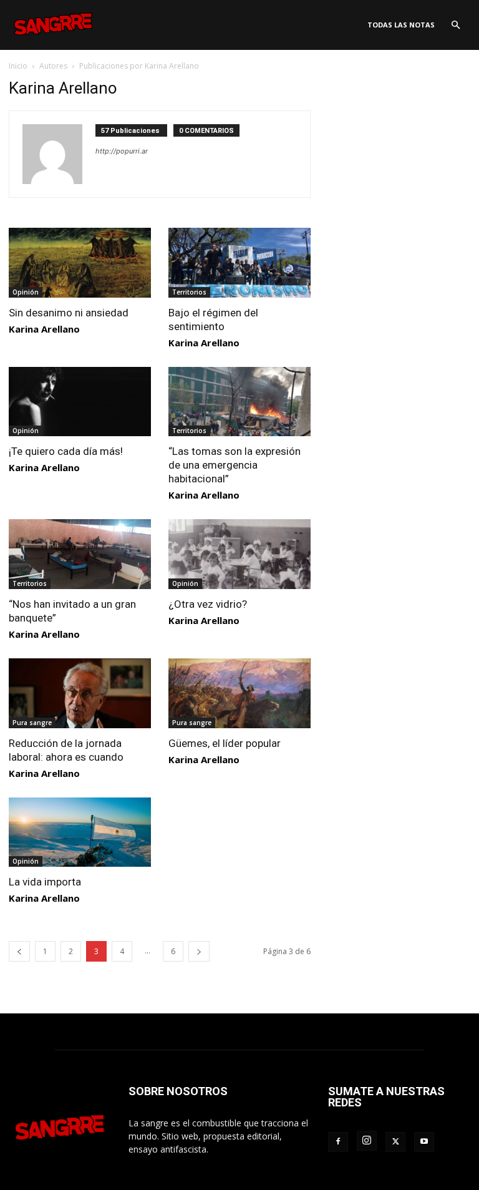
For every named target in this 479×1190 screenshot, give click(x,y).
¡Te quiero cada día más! (66, 451)
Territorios (189, 292)
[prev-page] (19, 951)
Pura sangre (32, 722)
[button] (455, 25)
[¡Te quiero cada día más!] (80, 402)
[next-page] (199, 951)
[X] (395, 1142)
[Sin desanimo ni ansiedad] (80, 263)
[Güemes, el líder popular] (239, 693)
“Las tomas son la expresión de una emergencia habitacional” (234, 465)
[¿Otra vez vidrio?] (239, 554)
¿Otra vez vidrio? (207, 604)
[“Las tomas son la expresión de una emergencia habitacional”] (239, 402)
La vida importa (45, 881)
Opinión (25, 292)
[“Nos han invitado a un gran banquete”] (80, 554)
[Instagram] (367, 1141)
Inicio (18, 66)
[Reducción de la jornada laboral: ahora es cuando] (80, 693)
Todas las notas (401, 24)
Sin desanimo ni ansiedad (68, 312)
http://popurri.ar (121, 151)
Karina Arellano (44, 329)
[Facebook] (338, 1142)
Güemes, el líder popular (224, 743)
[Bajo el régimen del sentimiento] (239, 263)
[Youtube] (424, 1142)
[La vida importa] (80, 832)
